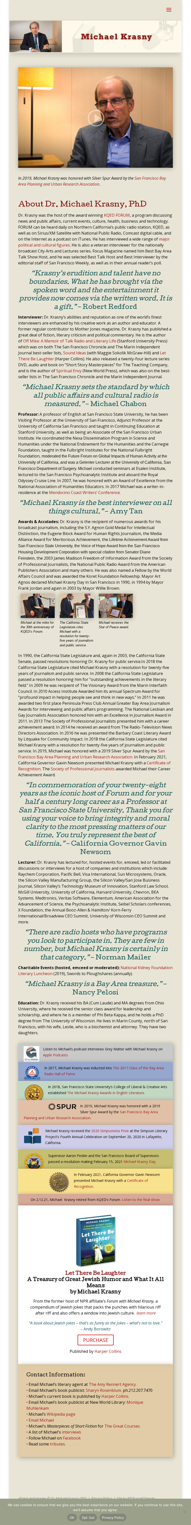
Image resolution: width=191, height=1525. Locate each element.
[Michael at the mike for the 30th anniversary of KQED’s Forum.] (38, 616)
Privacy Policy (102, 1498)
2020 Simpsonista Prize (110, 1130)
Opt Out (88, 1518)
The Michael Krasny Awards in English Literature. (106, 1092)
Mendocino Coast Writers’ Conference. (85, 492)
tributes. (58, 1444)
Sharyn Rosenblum (103, 1390)
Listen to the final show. (141, 1199)
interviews (71, 1432)
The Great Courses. (122, 1426)
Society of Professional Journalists (83, 769)
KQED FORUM (117, 215)
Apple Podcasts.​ (56, 1055)
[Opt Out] (184, 1511)
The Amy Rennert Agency (112, 1384)
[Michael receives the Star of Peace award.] (116, 616)
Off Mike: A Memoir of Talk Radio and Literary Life (69, 341)
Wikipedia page (61, 1414)
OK (72, 1518)
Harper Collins (108, 1351)
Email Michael (41, 1420)
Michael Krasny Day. (140, 1161)
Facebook (72, 1438)
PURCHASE (95, 1340)
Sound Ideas (74, 353)
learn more (146, 1313)
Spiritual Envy (69, 370)
